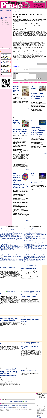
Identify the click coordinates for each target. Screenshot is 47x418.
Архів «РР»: (5, 54)
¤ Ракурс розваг (4, 44)
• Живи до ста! (3, 244)
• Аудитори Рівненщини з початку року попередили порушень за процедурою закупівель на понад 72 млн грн (11, 260)
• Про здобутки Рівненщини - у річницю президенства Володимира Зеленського (9, 246)
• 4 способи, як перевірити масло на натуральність (11, 251)
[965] (13, 234)
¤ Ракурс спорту (4, 31)
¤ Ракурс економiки (5, 24)
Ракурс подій (16, 11)
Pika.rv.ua (38, 416)
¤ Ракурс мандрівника (5, 38)
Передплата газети (23, 405)
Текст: (14, 78)
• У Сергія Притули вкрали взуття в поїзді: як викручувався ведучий (9, 242)
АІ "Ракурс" (38, 417)
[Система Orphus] (21, 69)
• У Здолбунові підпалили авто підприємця (10, 254)
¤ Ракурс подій (4, 20)
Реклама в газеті (3, 405)
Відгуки (5, 407)
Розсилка (10, 407)
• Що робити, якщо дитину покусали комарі (10, 256)
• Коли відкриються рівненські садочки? (9, 240)
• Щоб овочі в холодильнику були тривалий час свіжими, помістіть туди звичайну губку (11, 239)
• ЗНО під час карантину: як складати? (9, 247)
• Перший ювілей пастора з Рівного (32, 236)
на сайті (18, 407)
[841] (14, 248)
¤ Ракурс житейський (5, 35)
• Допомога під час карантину (7, 250)
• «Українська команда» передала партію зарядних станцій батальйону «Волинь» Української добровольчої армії (35, 246)
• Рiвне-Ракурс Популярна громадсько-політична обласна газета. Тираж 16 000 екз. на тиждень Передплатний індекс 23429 (11, 229)
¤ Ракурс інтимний (4, 36)
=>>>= (27, 108)
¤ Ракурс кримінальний (5, 33)
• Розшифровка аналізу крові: (7, 248)
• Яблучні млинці (27, 237)
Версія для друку (40, 63)
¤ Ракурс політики (4, 22)
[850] (14, 249)
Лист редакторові (11, 405)
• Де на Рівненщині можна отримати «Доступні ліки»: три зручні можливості (34, 239)
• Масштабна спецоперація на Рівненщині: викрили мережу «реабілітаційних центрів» (10, 236)
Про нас (2, 407)
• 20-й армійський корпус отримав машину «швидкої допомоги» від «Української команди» (34, 253)
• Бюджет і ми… (3, 258)
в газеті (25, 407)
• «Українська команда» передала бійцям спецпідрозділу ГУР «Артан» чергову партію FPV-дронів (35, 234)
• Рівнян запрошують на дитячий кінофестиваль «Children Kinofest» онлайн (11, 234)
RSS (17, 405)
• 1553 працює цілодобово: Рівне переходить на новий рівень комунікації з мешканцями (34, 260)
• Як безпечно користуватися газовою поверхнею (35, 261)
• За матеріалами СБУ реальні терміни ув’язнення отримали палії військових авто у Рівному (35, 229)
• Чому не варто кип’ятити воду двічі (8, 232)
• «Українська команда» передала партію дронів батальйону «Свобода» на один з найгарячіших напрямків (34, 257)
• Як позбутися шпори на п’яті (7, 249)
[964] (17, 232)
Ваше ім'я (15, 73)
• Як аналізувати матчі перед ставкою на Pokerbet (35, 248)
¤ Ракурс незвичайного (5, 40)
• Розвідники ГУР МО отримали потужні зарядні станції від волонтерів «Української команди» (34, 241)
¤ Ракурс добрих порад (6, 42)
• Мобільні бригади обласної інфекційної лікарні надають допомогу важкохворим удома (34, 251)
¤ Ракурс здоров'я (4, 26)
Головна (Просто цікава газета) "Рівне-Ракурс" (5, 13)
